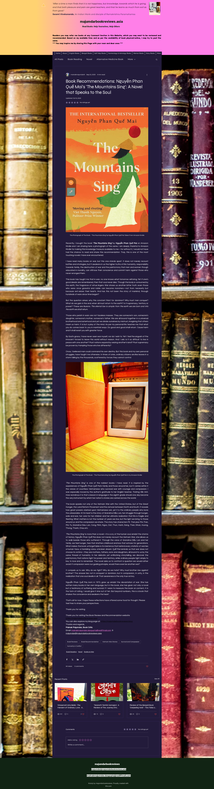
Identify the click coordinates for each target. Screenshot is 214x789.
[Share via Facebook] (67, 659)
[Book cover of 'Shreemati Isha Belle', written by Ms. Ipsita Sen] (71, 692)
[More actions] (147, 74)
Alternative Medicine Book (110, 59)
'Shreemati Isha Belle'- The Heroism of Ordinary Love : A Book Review (70, 706)
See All (156, 679)
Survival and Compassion (130, 642)
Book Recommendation (90, 642)
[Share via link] (83, 659)
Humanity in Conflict (74, 646)
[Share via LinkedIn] (78, 659)
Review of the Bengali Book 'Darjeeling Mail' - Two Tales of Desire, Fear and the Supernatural (143, 706)
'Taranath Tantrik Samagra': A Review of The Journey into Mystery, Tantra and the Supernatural (106, 706)
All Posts (59, 59)
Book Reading (75, 59)
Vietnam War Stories (109, 642)
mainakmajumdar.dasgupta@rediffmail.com (109, 776)
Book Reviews (72, 642)
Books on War (89, 652)
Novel (89, 59)
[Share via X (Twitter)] (72, 659)
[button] (156, 59)
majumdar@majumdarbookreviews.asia (108, 769)
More (130, 59)
